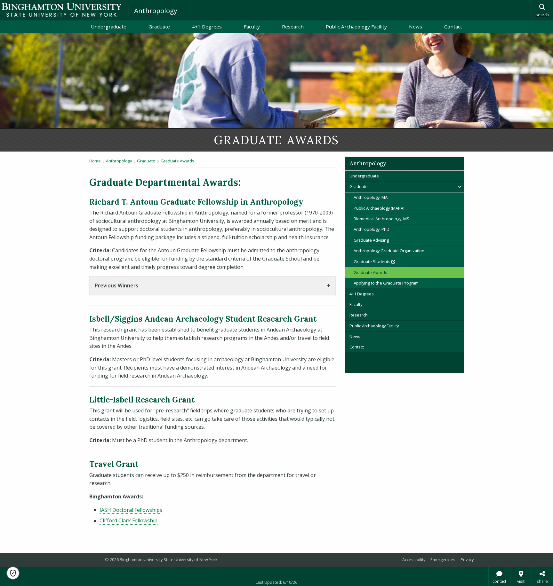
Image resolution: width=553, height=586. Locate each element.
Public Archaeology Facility (356, 26)
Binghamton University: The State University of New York (61, 10)
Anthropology (155, 10)
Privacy (467, 559)
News (415, 26)
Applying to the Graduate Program (386, 283)
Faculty (252, 26)
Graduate (159, 26)
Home (95, 161)
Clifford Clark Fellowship (128, 520)
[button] (13, 573)
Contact (453, 26)
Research (293, 26)
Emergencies (442, 559)
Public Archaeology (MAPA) (379, 208)
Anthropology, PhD (371, 229)
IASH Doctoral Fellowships (131, 509)
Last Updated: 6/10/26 (276, 582)
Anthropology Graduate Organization (389, 251)
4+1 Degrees (207, 26)
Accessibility (413, 559)
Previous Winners (116, 285)
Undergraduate (108, 26)
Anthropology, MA (371, 197)
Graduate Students (396, 261)
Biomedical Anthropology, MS (381, 219)
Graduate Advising (371, 240)
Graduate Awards (177, 161)
